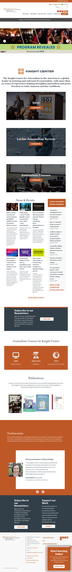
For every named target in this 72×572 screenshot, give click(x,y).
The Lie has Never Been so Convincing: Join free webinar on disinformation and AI (38, 265)
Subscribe (47, 319)
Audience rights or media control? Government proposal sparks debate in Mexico (56, 236)
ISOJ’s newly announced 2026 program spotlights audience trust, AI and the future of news (11, 219)
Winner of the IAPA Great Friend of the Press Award (34, 19)
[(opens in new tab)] (15, 403)
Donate (64, 13)
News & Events (42, 13)
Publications (57, 13)
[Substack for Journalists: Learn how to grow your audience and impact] (12, 252)
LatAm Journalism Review (50, 543)
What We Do (33, 13)
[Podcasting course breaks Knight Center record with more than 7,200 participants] (25, 207)
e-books (45, 385)
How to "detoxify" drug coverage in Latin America (55, 224)
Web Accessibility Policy (33, 560)
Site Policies (30, 558)
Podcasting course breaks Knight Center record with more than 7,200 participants (25, 219)
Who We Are (26, 13)
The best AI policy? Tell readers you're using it (56, 260)
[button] (70, 20)
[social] (58, 11)
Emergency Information (32, 555)
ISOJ (44, 540)
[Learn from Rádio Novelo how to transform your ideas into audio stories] (25, 252)
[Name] (67, 6)
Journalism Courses (48, 537)
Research (50, 13)
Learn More (36, 108)
